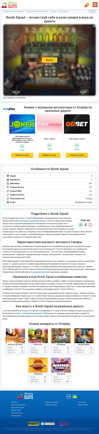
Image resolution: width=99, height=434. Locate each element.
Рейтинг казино (51, 405)
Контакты (82, 402)
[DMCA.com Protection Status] (48, 423)
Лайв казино (16, 416)
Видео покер (16, 410)
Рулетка (14, 402)
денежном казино (43, 272)
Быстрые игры (17, 413)
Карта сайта (83, 405)
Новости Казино (51, 402)
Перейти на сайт (22, 155)
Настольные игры (18, 405)
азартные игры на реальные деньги (30, 221)
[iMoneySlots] (9, 5)
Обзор (22, 150)
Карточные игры (17, 407)
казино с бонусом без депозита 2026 (31, 313)
